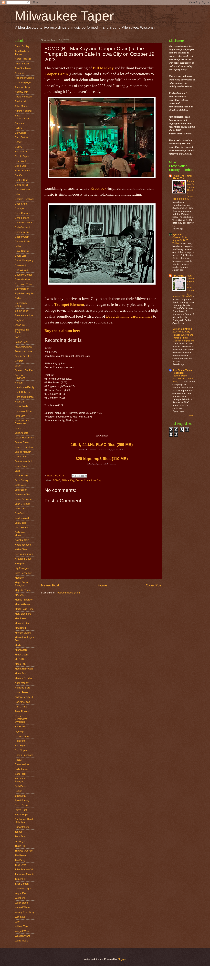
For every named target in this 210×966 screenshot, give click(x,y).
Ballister (19, 128)
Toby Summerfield (24, 869)
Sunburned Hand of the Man (24, 821)
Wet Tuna (20, 917)
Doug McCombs (23, 274)
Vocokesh (20, 898)
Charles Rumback (24, 199)
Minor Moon (21, 654)
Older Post (154, 585)
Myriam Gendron (24, 678)
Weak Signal (21, 902)
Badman (19, 123)
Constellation (22, 232)
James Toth (21, 456)
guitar (18, 365)
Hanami (19, 382)
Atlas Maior (21, 106)
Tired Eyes (20, 865)
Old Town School (24, 697)
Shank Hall (20, 795)
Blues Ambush (22, 170)
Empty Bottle (22, 310)
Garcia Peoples (23, 356)
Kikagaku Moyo (23, 558)
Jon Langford (22, 518)
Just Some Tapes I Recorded (182, 371)
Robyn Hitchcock (24, 755)
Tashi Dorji (20, 836)
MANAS (19, 595)
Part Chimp (21, 706)
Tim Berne (20, 855)
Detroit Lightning (182, 329)
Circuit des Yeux (23, 222)
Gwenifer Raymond (20, 376)
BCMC (56, 480)
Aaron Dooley (22, 46)
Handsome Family (24, 387)
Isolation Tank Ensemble (22, 422)
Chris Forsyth (22, 218)
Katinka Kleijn (22, 540)
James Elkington (24, 447)
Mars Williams (22, 604)
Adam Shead (22, 63)
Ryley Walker (22, 764)
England (19, 320)
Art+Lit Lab (20, 101)
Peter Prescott (22, 711)
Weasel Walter (22, 907)
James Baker (22, 442)
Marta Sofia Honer (24, 609)
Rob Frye (20, 745)
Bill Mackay (103, 68)
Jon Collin (20, 513)
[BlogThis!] (76, 476)
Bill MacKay (68, 480)
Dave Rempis (22, 251)
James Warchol (23, 461)
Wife (17, 921)
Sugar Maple (21, 814)
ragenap (19, 731)
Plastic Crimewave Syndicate (21, 719)
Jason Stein (21, 466)
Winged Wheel (22, 931)
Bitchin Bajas (22, 156)
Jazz (17, 471)
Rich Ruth (20, 741)
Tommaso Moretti (24, 874)
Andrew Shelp (22, 87)
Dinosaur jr (20, 265)
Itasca (18, 428)
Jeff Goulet (20, 485)
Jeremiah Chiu (22, 494)
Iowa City (96, 480)
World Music (21, 940)
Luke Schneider (23, 573)
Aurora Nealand (23, 111)
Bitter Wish (20, 161)
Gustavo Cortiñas (24, 370)
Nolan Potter (21, 692)
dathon (18, 246)
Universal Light (23, 888)
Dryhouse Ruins (23, 284)
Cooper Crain (56, 74)
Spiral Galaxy (22, 800)
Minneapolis (21, 650)
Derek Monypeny (24, 260)
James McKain (23, 452)
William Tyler (21, 926)
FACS (18, 337)
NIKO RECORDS (182, 275)
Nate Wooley (22, 683)
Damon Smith (22, 241)
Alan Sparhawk (23, 68)
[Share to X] (79, 476)
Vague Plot (20, 893)
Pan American (22, 702)
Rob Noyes (21, 750)
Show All (192, 416)
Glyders (19, 361)
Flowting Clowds (23, 346)
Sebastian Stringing (20, 780)
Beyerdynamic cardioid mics (129, 316)
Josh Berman (22, 527)
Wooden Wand (22, 936)
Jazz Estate (21, 475)
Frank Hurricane (23, 351)
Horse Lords (21, 406)
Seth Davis (21, 786)
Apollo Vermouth (23, 96)
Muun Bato (20, 673)
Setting (18, 791)
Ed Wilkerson (22, 288)
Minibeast (20, 645)
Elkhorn (19, 298)
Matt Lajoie (20, 618)
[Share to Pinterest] (85, 476)
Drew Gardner (22, 279)
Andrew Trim (21, 92)
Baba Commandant (22, 117)
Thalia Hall (20, 846)
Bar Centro (20, 132)
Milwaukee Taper (64, 16)
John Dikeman (22, 504)
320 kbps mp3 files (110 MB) (102, 458)
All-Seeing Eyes (23, 82)
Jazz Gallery (21, 480)
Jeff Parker (21, 489)
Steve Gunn (21, 805)
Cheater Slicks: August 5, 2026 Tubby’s (180, 240)
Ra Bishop (20, 726)
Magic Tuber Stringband (21, 584)
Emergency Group (21, 304)
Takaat (18, 831)
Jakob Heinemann (24, 437)
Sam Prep (20, 774)
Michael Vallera (23, 632)
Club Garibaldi (22, 227)
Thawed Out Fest (24, 850)
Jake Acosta (21, 433)
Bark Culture (21, 137)
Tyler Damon (22, 883)
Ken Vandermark (24, 554)
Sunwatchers (22, 827)
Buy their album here (62, 331)
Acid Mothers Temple (22, 52)
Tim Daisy (20, 860)
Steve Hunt (21, 810)
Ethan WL (20, 325)
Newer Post (50, 585)
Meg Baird (20, 628)
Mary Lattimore (23, 613)
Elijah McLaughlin (24, 293)
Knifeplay (20, 563)
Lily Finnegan (22, 568)
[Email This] (73, 476)
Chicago (19, 208)
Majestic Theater (24, 590)
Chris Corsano (22, 213)
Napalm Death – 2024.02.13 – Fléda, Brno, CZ (182, 378)
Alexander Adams (24, 78)
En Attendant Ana (24, 315)
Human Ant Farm (24, 411)
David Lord (20, 255)
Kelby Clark (21, 549)
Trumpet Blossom (69, 304)
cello (17, 194)
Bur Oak (19, 175)
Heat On (19, 401)
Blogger (122, 959)
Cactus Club (21, 180)
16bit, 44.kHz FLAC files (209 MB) (102, 444)
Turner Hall (20, 879)
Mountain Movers (24, 668)
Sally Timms (21, 769)
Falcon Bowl (21, 342)
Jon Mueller (21, 523)
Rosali (18, 759)
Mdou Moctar (22, 623)
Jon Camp (20, 508)
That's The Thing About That (182, 177)
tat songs (20, 841)
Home (102, 585)
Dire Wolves (21, 270)
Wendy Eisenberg (24, 912)
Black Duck (21, 166)
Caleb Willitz (21, 184)
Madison (19, 577)
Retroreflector (22, 736)
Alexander (20, 73)
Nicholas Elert (22, 687)
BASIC (18, 142)
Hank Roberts (22, 392)
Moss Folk (20, 664)
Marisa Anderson (24, 599)
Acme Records (23, 59)
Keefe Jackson (23, 544)
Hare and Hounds (24, 397)
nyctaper (177, 234)
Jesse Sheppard (23, 499)
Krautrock (98, 188)
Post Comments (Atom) (68, 592)
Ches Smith (21, 203)
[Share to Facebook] (82, 476)
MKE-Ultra (20, 659)
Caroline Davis (23, 189)
